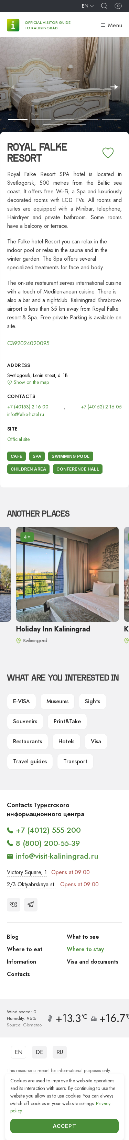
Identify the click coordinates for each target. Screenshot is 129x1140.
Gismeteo (32, 1025)
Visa (96, 741)
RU (59, 1052)
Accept (64, 1126)
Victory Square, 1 (27, 872)
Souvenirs (25, 721)
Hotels (66, 741)
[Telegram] (30, 904)
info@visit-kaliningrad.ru (57, 855)
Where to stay (85, 949)
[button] (115, 87)
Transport (75, 761)
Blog (13, 937)
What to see (83, 937)
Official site (18, 439)
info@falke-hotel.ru (25, 414)
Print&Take (67, 721)
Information (21, 962)
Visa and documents (92, 962)
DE (39, 1052)
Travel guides (30, 761)
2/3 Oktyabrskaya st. (31, 884)
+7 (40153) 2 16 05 (101, 406)
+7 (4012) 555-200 (48, 829)
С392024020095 (28, 343)
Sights (92, 701)
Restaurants (27, 741)
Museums (57, 701)
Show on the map (31, 382)
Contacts (18, 974)
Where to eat (24, 949)
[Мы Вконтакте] (13, 904)
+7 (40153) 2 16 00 (28, 406)
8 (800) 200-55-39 (48, 843)
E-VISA (21, 701)
